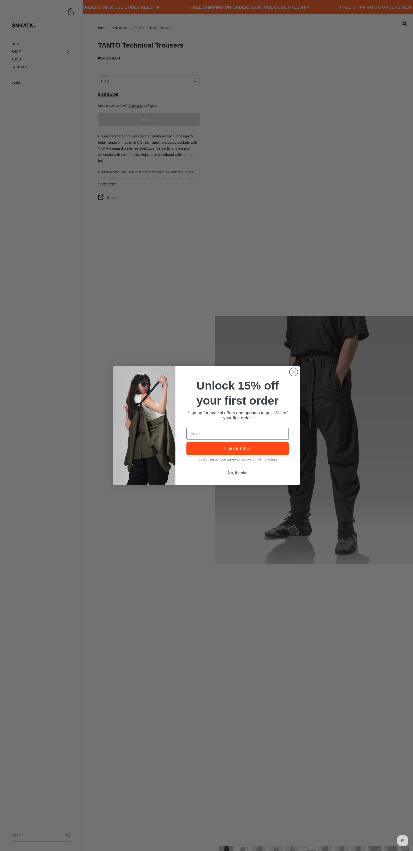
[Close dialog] (293, 372)
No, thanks (237, 473)
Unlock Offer (237, 448)
